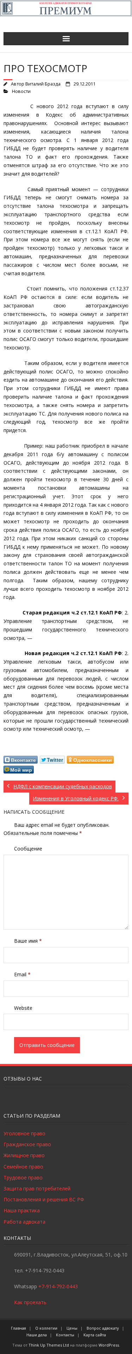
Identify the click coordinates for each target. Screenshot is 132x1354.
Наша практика (22, 1210)
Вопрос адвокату (103, 1328)
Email (22, 974)
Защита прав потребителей (37, 1188)
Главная (18, 1328)
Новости (21, 91)
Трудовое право (23, 1177)
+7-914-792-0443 (58, 1286)
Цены (72, 1328)
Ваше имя (28, 940)
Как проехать (30, 1302)
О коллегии (46, 1328)
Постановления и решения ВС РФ (44, 1199)
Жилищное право (24, 1155)
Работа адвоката (24, 1221)
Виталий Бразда (43, 84)
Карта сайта (94, 1334)
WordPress (109, 1345)
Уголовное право (24, 1133)
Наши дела (36, 1334)
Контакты (65, 1334)
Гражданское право (27, 1144)
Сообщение (28, 848)
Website (23, 1008)
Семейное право (23, 1166)
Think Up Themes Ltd (49, 1345)
